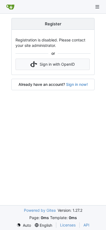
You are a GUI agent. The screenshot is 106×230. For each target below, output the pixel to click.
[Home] (10, 7)
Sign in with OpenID (57, 64)
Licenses (68, 225)
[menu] (24, 225)
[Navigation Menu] (97, 6)
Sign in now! (77, 84)
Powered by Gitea (40, 210)
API (86, 225)
